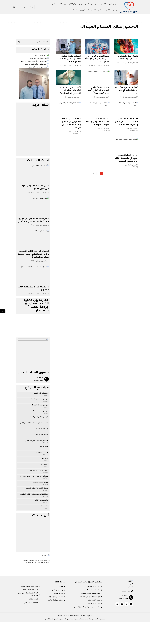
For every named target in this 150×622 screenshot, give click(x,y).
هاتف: (40, 378)
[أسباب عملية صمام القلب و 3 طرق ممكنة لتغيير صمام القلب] (68, 46)
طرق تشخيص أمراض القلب (38, 470)
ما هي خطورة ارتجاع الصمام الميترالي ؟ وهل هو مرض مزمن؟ (98, 91)
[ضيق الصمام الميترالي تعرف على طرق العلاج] (33, 173)
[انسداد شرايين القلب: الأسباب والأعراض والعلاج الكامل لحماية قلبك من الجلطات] (33, 239)
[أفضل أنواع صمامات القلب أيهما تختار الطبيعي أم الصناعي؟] (68, 77)
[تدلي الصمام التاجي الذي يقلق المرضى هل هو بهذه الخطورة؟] (97, 46)
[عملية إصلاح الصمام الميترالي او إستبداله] (126, 46)
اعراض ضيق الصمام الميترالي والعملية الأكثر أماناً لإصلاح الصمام (126, 158)
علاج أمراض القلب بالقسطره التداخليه (34, 476)
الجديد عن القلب (42, 453)
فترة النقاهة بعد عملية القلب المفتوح (34, 494)
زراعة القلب (44, 464)
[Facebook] (131, 604)
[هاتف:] (46, 379)
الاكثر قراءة (44, 447)
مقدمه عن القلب (42, 506)
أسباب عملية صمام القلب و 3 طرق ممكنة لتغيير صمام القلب (70, 59)
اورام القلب (44, 459)
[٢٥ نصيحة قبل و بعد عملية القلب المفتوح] (33, 275)
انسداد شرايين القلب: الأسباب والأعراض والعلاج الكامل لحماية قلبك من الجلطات (33, 254)
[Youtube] (122, 604)
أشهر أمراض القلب (41, 393)
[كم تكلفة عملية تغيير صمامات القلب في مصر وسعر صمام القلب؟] (126, 109)
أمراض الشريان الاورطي (39, 405)
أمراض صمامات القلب (40, 411)
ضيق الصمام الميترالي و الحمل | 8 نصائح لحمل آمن (126, 91)
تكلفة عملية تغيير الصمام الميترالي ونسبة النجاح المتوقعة (97, 122)
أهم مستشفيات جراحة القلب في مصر (34, 423)
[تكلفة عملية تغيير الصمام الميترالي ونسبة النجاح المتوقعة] (97, 109)
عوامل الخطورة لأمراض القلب (37, 488)
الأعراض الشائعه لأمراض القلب (36, 441)
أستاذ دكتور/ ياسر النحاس (131, 62)
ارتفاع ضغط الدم (42, 429)
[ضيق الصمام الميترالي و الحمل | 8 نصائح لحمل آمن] (126, 77)
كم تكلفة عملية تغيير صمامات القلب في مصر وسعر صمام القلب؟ (126, 122)
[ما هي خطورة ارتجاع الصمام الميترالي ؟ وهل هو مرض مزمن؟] (97, 77)
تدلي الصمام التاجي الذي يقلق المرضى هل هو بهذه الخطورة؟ (97, 59)
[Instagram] (126, 604)
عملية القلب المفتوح (40, 482)
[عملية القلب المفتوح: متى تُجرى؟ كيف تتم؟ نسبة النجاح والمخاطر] (33, 206)
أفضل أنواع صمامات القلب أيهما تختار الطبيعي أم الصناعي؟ (70, 91)
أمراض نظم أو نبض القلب (38, 417)
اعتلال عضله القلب (41, 435)
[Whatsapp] (117, 604)
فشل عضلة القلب (41, 500)
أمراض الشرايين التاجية (39, 399)
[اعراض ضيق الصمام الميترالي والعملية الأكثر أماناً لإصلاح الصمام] (126, 145)
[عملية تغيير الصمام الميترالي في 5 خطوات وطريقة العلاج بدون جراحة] (68, 109)
